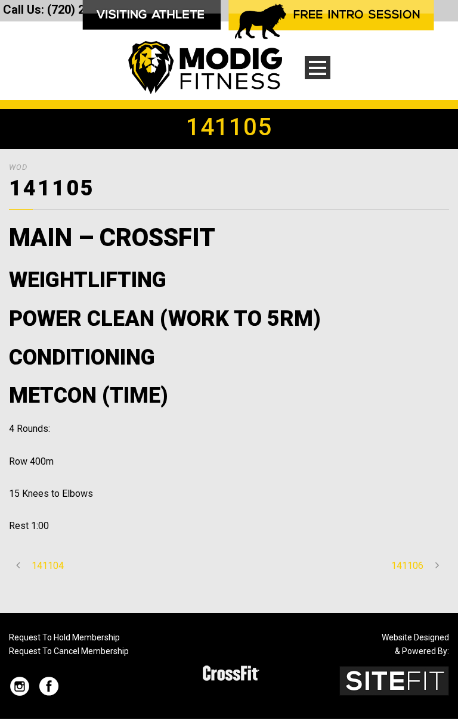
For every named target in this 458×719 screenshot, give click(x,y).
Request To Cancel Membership (69, 651)
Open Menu (317, 67)
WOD (18, 167)
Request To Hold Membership (64, 637)
